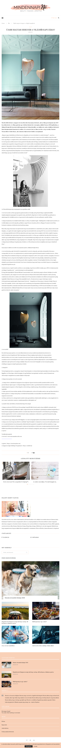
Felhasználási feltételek (8, 731)
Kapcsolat (4, 725)
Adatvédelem (5, 728)
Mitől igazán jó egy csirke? (39, 621)
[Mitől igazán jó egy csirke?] (45, 611)
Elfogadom (28, 746)
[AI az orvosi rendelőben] (15, 635)
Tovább (35, 746)
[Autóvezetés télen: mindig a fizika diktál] (45, 635)
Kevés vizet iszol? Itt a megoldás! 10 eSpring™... (16, 482)
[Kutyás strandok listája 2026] (30, 580)
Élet (9, 23)
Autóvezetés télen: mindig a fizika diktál (43, 645)
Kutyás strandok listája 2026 (15, 598)
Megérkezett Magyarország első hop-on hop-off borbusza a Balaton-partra (15, 622)
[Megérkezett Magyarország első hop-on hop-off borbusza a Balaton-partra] (15, 611)
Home (3, 23)
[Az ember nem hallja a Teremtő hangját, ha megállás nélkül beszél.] (45, 471)
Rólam (3, 721)
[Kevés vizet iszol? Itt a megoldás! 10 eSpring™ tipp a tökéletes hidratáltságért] (16, 471)
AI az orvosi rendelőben (8, 645)
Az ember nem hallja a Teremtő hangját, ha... (45, 482)
